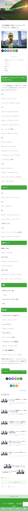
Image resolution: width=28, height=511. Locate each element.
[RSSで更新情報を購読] (17, 385)
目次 (12, 56)
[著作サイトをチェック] (11, 385)
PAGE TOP (14, 496)
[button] (16, 50)
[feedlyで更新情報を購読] (14, 385)
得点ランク (7, 66)
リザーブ (7, 64)
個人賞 (6, 70)
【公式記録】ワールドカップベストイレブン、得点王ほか (13, 372)
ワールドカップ (6, 369)
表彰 (6, 68)
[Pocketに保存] (11, 50)
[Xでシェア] (2, 50)
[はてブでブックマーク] (8, 50)
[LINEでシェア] (13, 50)
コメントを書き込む (14, 482)
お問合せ (14, 506)
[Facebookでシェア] (5, 50)
